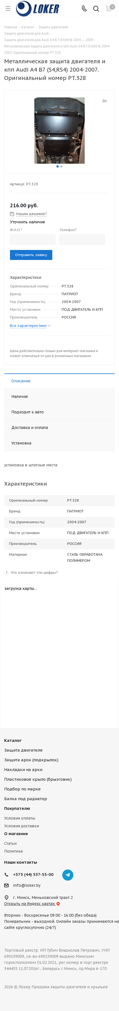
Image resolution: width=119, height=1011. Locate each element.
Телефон (68, 230)
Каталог (13, 740)
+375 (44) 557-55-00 (33, 874)
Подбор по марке (22, 789)
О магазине (16, 833)
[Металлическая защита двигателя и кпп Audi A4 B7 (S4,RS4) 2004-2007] (59, 130)
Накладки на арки (23, 769)
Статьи (10, 843)
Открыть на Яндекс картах (30, 903)
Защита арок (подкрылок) (31, 759)
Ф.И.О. (16, 230)
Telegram (67, 875)
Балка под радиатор (25, 798)
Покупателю (17, 808)
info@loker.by (26, 885)
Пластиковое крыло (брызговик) (38, 779)
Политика (13, 851)
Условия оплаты (19, 818)
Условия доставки (21, 825)
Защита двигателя (23, 750)
